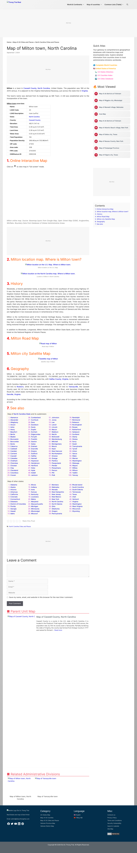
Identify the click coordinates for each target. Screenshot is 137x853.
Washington (77, 461)
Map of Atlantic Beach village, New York (113, 128)
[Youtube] (15, 824)
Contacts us (111, 815)
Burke (12, 444)
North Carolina (34, 117)
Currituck (34, 420)
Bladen (13, 437)
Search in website (113, 826)
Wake (74, 456)
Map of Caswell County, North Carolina (56, 617)
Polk (53, 475)
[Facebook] (8, 824)
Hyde (33, 470)
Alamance (14, 417)
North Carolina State (22, 414)
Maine (33, 499)
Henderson (35, 463)
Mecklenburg (57, 439)
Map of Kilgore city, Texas (108, 155)
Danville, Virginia (13, 394)
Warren (75, 458)
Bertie (12, 434)
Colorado (14, 497)
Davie (33, 427)
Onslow (55, 456)
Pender (54, 466)
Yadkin (75, 473)
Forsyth (34, 437)
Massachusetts (37, 504)
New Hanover (57, 451)
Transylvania (77, 446)
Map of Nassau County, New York (111, 141)
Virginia (85, 91)
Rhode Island (77, 485)
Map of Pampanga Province (109, 148)
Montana (55, 485)
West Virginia (77, 506)
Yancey (75, 475)
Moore (54, 446)
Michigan (34, 506)
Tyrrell (74, 449)
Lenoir (54, 425)
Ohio (53, 506)
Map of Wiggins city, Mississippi (110, 100)
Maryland (34, 502)
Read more (58, 630)
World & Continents (74, 5)
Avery (12, 430)
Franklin (34, 439)
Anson (12, 425)
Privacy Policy (112, 817)
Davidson (34, 425)
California (14, 494)
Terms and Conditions (114, 820)
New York (55, 499)
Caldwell (13, 449)
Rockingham (77, 425)
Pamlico (55, 461)
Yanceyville (73, 387)
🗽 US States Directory (104, 72)
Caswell (13, 456)
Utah (74, 497)
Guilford (34, 454)
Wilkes (74, 468)
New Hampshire (58, 492)
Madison (55, 432)
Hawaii (13, 511)
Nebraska (55, 487)
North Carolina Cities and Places (47, 42)
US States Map (45, 815)
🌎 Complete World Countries (105, 65)
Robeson (75, 422)
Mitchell (55, 442)
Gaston (34, 442)
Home (9, 42)
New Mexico (56, 497)
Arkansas (14, 492)
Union (74, 451)
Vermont (75, 499)
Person (54, 470)
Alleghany (14, 422)
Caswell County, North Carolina (36, 88)
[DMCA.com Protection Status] (113, 834)
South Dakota (77, 490)
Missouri (34, 514)
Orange (54, 458)
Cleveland (14, 470)
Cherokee (14, 463)
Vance (74, 454)
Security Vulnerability (114, 823)
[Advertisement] (68, 23)
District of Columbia (18, 504)
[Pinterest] (22, 824)
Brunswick (14, 439)
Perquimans (56, 468)
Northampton (57, 454)
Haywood (34, 461)
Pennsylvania (57, 514)
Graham (34, 446)
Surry (74, 442)
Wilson (75, 470)
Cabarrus (14, 446)
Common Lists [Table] (113, 5)
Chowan (13, 466)
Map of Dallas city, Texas (108, 134)
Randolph (76, 417)
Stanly (74, 437)
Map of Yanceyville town (48, 796)
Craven (13, 475)
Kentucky (34, 494)
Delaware (14, 502)
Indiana (34, 487)
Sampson (76, 432)
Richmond (76, 420)
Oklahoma (55, 509)
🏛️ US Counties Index (103, 75)
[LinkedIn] (19, 824)
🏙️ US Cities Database (104, 79)
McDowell (55, 437)
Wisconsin (76, 509)
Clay (12, 468)
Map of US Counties (46, 817)
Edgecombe (35, 434)
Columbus (14, 473)
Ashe (12, 427)
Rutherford (76, 430)
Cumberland (36, 417)
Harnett (34, 458)
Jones (54, 420)
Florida (13, 506)
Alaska (13, 487)
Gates (33, 444)
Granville (34, 449)
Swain (74, 444)
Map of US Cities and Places (23, 42)
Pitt (53, 473)
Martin (54, 434)
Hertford (34, 466)
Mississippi (35, 511)
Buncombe (14, 442)
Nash (54, 449)
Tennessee (76, 492)
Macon (54, 430)
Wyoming (76, 511)
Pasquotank (56, 463)
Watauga (75, 463)
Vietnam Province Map (47, 823)
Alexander (14, 420)
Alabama (13, 485)
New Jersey (56, 494)
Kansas (34, 492)
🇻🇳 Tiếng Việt (78, 817)
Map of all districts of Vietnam (110, 94)
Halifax (33, 456)
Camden (13, 451)
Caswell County (35, 120)
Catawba (13, 458)
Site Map (110, 829)
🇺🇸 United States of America (104, 69)
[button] (127, 5)
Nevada (55, 490)
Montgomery (57, 444)
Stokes (75, 439)
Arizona (13, 490)
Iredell (33, 473)
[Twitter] (12, 824)
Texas (74, 494)
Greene (34, 451)
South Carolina (78, 487)
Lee (53, 422)
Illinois (33, 485)
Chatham (13, 461)
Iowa (33, 490)
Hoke (33, 468)
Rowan (75, 427)
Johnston (55, 417)
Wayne (75, 466)
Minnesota (35, 509)
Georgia (13, 509)
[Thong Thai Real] (19, 4)
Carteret (13, 454)
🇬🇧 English (77, 815)
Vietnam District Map (47, 826)
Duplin (33, 430)
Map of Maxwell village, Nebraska (111, 107)
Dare (33, 422)
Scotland (75, 434)
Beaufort (13, 432)
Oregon (54, 511)
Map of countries (93, 5)
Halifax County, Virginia (58, 379)
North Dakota (57, 504)
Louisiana (35, 497)
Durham (34, 432)
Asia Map (102, 114)
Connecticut (15, 499)
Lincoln (54, 427)
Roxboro (20, 387)
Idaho (12, 514)
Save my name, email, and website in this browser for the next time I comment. (41, 597)
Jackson (34, 475)
